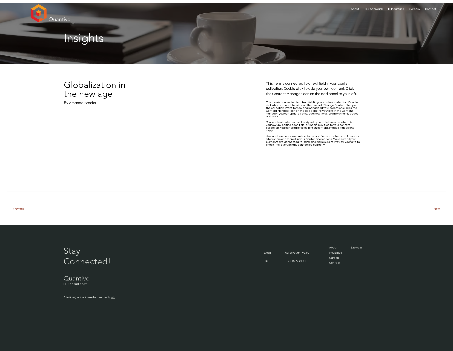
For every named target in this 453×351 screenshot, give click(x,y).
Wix (113, 297)
